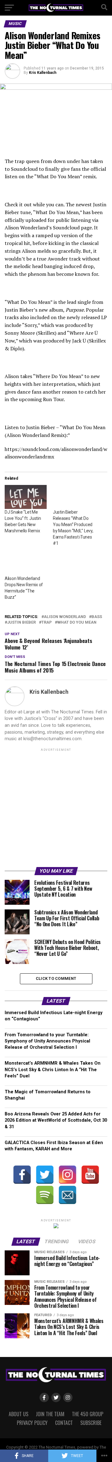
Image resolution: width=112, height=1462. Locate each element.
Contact (64, 1422)
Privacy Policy (32, 1422)
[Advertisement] (56, 809)
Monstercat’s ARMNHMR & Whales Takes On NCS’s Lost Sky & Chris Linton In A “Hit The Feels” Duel (52, 1069)
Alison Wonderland (65, 617)
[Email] (67, 1195)
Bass (96, 617)
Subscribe (90, 1422)
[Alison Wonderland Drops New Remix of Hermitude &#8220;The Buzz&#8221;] (26, 563)
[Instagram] (67, 1174)
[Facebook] (22, 1174)
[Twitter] (44, 1174)
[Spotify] (44, 1195)
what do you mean (76, 623)
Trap (46, 623)
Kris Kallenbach (42, 72)
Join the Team (50, 1414)
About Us (18, 1414)
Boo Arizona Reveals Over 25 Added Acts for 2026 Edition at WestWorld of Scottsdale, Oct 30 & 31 (56, 1120)
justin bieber (21, 623)
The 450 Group (87, 1414)
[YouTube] (90, 1174)
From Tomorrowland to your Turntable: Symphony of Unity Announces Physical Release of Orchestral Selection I (47, 1041)
